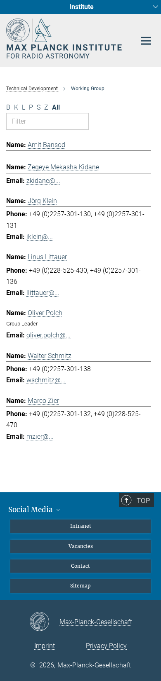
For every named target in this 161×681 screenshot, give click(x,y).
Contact (80, 566)
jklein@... (39, 237)
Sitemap (80, 586)
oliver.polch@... (48, 335)
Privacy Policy (106, 646)
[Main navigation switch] (146, 41)
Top (143, 500)
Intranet (80, 526)
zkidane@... (43, 181)
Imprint (44, 646)
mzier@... (40, 436)
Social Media (31, 509)
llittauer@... (42, 293)
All (56, 107)
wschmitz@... (46, 380)
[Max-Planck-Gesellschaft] (44, 622)
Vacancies (81, 546)
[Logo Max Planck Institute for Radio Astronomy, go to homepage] (65, 39)
